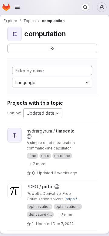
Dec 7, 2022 (63, 223)
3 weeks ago (65, 173)
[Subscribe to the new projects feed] (52, 48)
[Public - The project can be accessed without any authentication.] (29, 136)
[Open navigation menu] (17, 7)
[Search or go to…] (85, 7)
